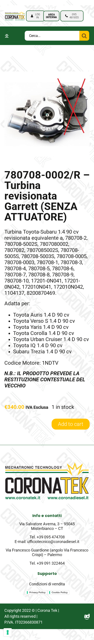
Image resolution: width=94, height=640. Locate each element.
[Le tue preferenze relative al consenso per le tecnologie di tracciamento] (7, 632)
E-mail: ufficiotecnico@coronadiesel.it (47, 541)
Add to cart (70, 424)
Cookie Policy (60, 592)
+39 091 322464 (51, 563)
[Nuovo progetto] (15, 12)
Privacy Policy (37, 592)
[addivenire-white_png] (87, 616)
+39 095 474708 (51, 537)
